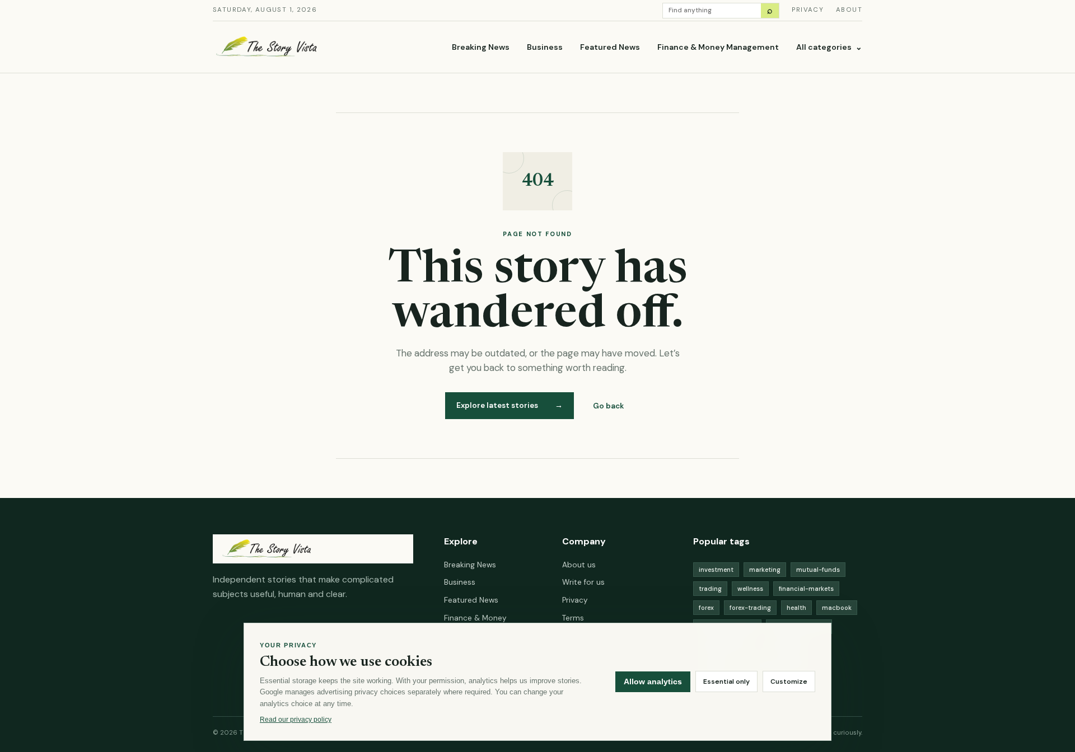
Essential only (726, 682)
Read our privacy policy (295, 719)
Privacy (808, 10)
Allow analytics (653, 682)
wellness (750, 589)
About (849, 10)
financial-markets (806, 589)
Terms (573, 618)
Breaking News (481, 47)
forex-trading (750, 608)
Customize (788, 682)
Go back (608, 406)
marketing (764, 570)
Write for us (583, 582)
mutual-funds (818, 570)
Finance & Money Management (718, 47)
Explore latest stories (509, 405)
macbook (837, 608)
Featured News (610, 47)
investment (716, 570)
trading (710, 589)
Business (545, 47)
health (796, 608)
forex (706, 608)
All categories (829, 47)
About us (579, 565)
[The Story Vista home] (305, 47)
